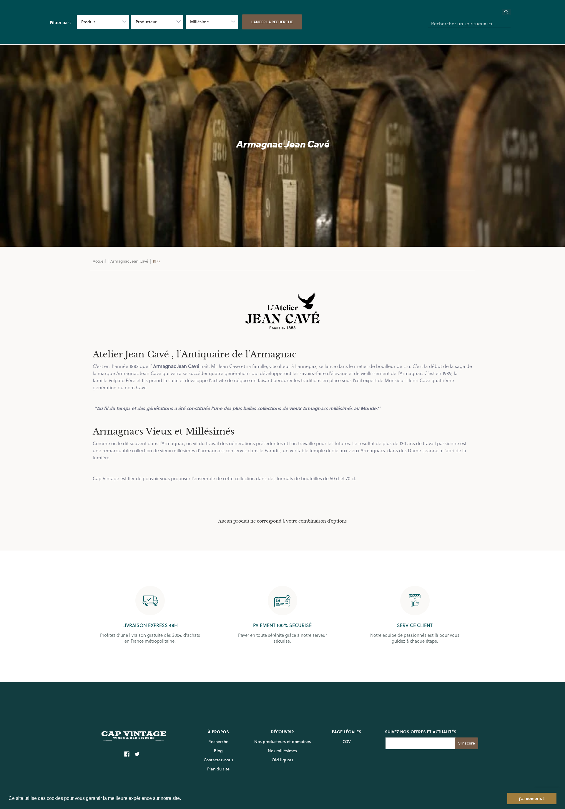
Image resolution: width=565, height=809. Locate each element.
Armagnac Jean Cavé (129, 261)
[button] (183, 799)
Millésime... (201, 22)
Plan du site (218, 769)
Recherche (218, 742)
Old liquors (282, 760)
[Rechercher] (510, 14)
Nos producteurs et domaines (282, 742)
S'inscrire (466, 743)
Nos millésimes (282, 751)
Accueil (99, 261)
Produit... (90, 22)
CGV (347, 742)
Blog (218, 751)
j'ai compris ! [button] (532, 798)
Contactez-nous (218, 760)
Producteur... (148, 22)
